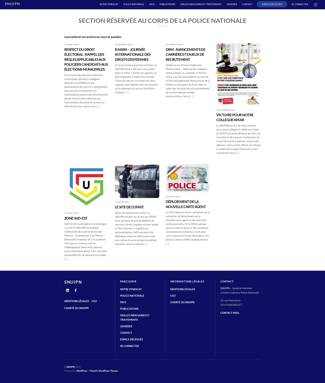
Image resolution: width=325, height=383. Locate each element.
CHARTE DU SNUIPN (76, 307)
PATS (152, 4)
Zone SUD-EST (76, 218)
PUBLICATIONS (167, 4)
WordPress (81, 370)
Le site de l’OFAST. (129, 207)
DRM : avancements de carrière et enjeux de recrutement (185, 54)
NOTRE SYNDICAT (109, 4)
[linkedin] (67, 289)
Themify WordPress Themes (104, 370)
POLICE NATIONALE (133, 4)
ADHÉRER (232, 4)
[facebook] (75, 289)
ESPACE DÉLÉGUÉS (272, 4)
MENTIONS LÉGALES (76, 301)
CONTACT (247, 4)
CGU (94, 301)
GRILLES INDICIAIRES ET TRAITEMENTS (200, 4)
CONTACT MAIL (229, 312)
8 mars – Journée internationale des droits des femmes (132, 54)
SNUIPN (71, 367)
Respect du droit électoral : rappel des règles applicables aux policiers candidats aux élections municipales (86, 59)
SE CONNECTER (299, 4)
